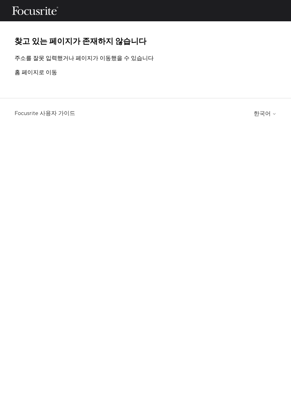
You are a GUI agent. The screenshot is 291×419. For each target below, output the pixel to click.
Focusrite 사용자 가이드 (45, 113)
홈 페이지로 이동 (36, 72)
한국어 (263, 113)
